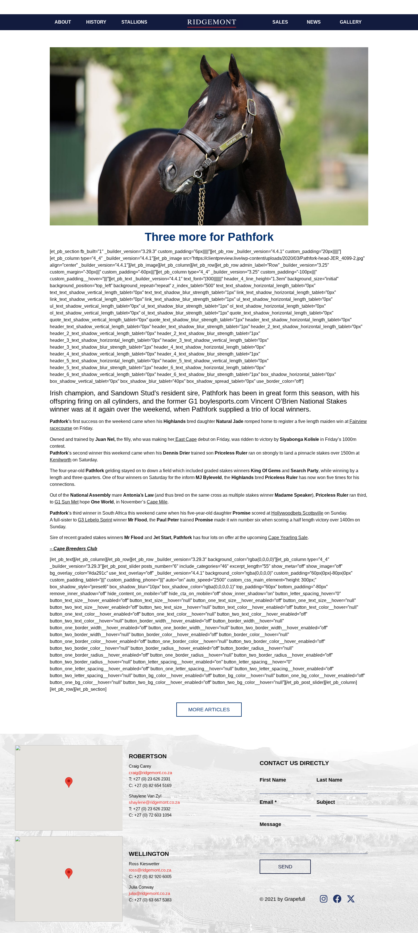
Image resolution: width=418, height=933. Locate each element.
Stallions (134, 22)
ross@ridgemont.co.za (150, 870)
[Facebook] (337, 899)
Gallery (351, 22)
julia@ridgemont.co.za (149, 893)
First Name (273, 779)
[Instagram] (323, 899)
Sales (280, 22)
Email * (268, 802)
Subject (325, 802)
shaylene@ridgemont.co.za (154, 802)
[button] (69, 782)
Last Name (329, 779)
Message (270, 824)
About (63, 22)
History (96, 22)
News (314, 22)
